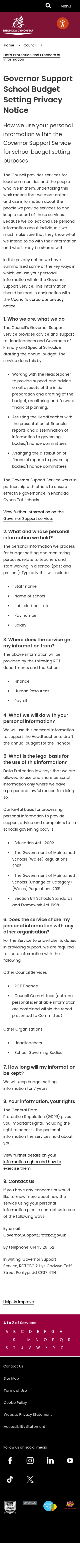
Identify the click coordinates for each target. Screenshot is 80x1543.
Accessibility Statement (24, 1426)
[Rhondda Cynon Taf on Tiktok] (10, 1479)
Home (9, 45)
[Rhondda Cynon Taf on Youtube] (70, 1460)
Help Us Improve (18, 1302)
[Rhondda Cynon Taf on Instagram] (30, 1460)
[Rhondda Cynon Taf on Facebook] (10, 1460)
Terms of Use (15, 1390)
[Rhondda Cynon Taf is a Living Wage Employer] (50, 1506)
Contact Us (13, 1366)
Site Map (11, 1378)
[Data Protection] (70, 1505)
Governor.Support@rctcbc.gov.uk (34, 1235)
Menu (67, 7)
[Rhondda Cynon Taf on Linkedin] (50, 1460)
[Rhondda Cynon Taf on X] (30, 1479)
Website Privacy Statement (28, 1414)
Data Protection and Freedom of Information (31, 57)
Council (30, 45)
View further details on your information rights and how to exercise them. (32, 1162)
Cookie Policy (15, 1402)
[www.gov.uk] (10, 1507)
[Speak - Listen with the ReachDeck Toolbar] (63, 23)
